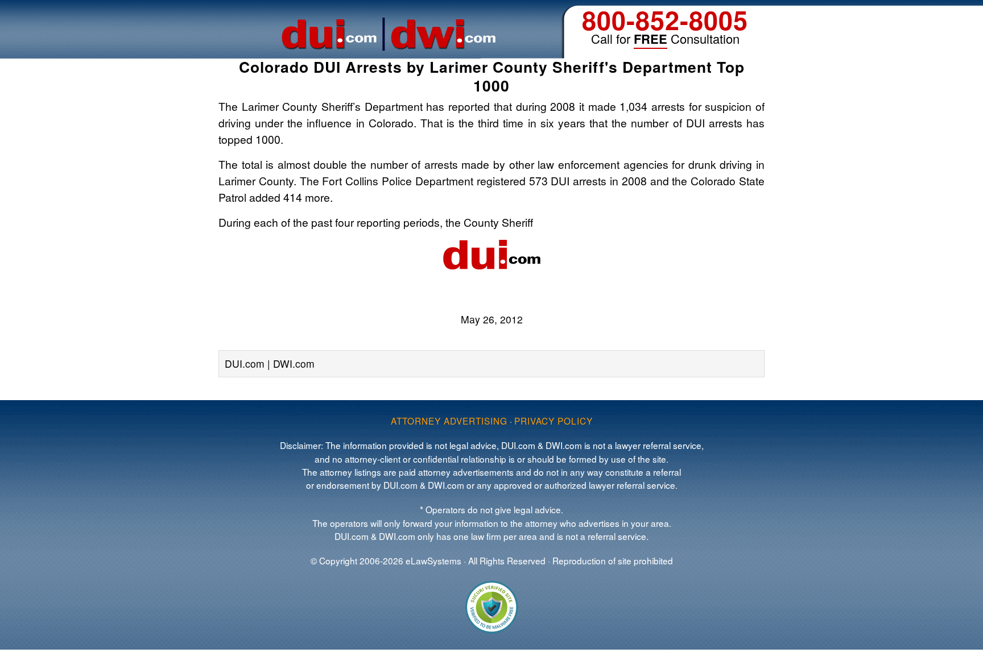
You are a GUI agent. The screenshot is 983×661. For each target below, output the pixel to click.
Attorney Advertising (449, 420)
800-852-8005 (665, 19)
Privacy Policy (553, 420)
